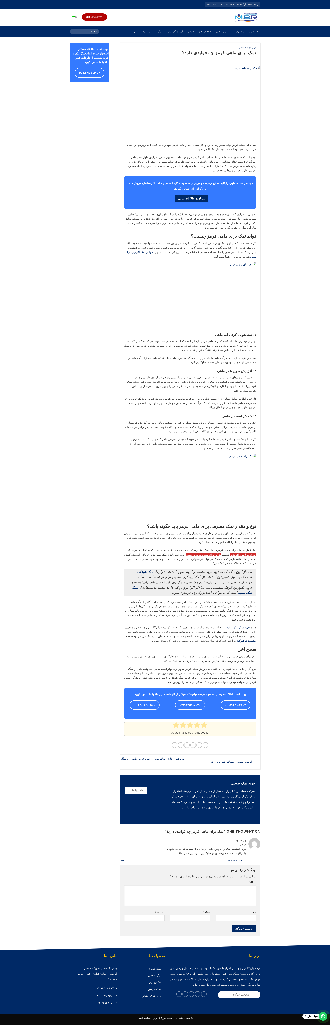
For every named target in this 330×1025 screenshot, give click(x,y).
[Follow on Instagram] (84, 4)
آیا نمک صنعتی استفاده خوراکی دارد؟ (232, 761)
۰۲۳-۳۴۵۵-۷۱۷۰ (190, 705)
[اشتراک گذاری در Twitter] (199, 745)
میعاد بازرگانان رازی (162, 1018)
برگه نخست (254, 31)
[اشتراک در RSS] (75, 4)
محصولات (239, 31)
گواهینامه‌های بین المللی (199, 31)
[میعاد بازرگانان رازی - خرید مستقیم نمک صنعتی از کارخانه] (246, 17)
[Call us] (78, 4)
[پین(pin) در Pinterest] (187, 745)
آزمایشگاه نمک (175, 31)
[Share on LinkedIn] (181, 745)
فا (76, 17)
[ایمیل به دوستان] (193, 745)
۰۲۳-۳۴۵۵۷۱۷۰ (105, 1002)
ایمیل (207, 911)
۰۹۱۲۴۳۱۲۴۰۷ (212, 4)
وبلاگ (160, 31)
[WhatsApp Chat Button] (323, 1016)
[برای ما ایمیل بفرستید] (81, 4)
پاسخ (122, 860)
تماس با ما (148, 31)
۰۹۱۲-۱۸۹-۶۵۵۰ (144, 705)
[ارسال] (73, 31)
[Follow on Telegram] (71, 4)
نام (254, 911)
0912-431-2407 (89, 72)
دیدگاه (252, 882)
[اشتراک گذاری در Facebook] (205, 745)
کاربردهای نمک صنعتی (247, 47)
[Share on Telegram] (174, 745)
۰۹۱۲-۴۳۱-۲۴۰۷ (235, 705)
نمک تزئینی (221, 31)
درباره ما (134, 31)
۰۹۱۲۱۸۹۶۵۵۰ (227, 4)
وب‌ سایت (160, 911)
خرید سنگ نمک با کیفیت (236, 627)
